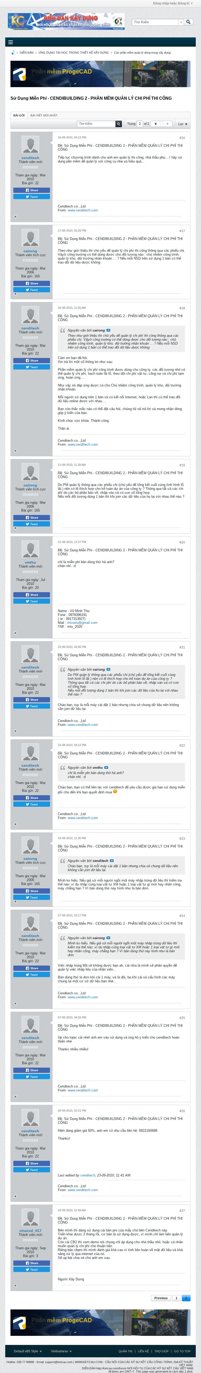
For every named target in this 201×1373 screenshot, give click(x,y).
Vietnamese (60, 1351)
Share (34, 190)
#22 (182, 745)
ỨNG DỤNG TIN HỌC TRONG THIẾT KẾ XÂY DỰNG (74, 52)
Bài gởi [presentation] (19, 115)
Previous (161, 1298)
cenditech (30, 158)
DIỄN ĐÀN (27, 52)
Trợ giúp (161, 1351)
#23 (182, 838)
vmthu (30, 562)
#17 (182, 231)
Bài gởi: (28, 183)
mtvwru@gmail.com (82, 623)
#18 (182, 308)
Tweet (33, 196)
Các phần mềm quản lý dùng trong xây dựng (142, 52)
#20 (182, 542)
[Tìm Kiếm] (188, 22)
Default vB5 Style (26, 1351)
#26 (182, 1111)
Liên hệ (143, 1351)
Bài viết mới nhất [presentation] (44, 115)
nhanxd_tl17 (30, 1231)
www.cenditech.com (83, 210)
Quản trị (125, 1351)
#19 (182, 465)
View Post (108, 330)
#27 (182, 1211)
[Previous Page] (155, 124)
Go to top (182, 1351)
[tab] (18, 115)
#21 (182, 647)
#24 (182, 916)
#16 (182, 138)
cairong (30, 251)
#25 (182, 1018)
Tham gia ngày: (27, 175)
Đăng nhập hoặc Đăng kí (171, 3)
